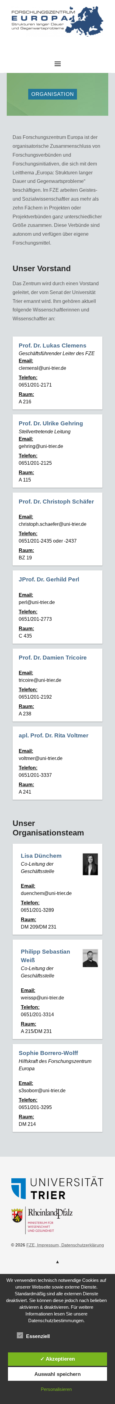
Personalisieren (56, 1389)
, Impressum (47, 1244)
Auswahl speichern (57, 1374)
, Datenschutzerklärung (81, 1244)
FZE (57, 42)
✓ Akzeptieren (57, 1359)
